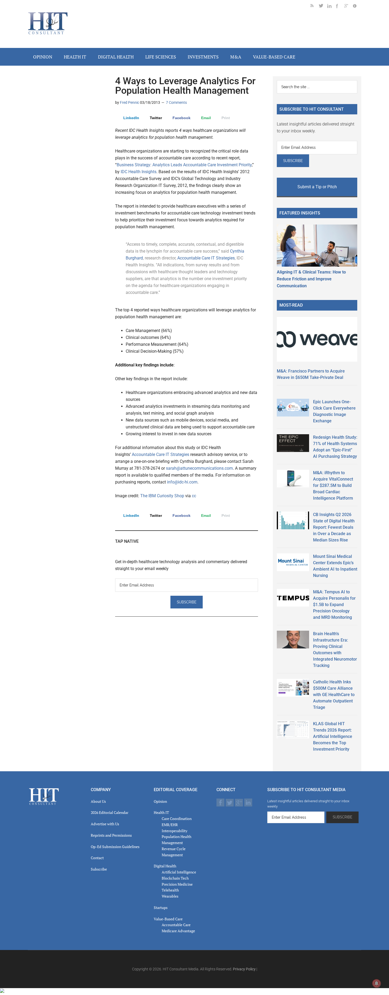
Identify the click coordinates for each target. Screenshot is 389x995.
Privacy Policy (244, 969)
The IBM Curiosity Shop (162, 495)
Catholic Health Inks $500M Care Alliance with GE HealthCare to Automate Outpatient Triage (334, 694)
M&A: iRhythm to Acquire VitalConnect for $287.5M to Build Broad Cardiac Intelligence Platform (333, 485)
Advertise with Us (105, 823)
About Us (98, 801)
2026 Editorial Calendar (109, 812)
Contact (97, 857)
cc (194, 495)
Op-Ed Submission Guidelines (115, 846)
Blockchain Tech (175, 878)
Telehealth (170, 890)
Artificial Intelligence (179, 872)
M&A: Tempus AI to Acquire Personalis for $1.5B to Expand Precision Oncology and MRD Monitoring (334, 604)
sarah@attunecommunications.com (199, 468)
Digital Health (165, 865)
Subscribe (99, 869)
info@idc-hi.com (182, 482)
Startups (161, 907)
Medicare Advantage (178, 930)
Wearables (170, 896)
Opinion (160, 801)
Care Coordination (177, 818)
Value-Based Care (168, 918)
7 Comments (176, 102)
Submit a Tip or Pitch (317, 186)
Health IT (161, 812)
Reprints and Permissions (111, 835)
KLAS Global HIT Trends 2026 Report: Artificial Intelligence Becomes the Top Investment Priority (332, 736)
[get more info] (357, 6)
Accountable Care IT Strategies (206, 258)
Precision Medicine (177, 884)
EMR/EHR (170, 824)
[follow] (323, 6)
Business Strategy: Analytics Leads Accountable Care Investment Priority (184, 164)
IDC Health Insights (138, 171)
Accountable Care (176, 924)
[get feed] (314, 6)
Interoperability (174, 830)
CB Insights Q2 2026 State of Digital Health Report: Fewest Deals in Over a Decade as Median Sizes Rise (334, 527)
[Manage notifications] (376, 983)
